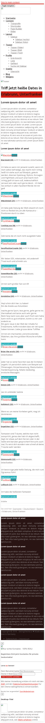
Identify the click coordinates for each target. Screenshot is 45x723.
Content (10, 20)
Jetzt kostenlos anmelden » (11, 677)
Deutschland (29, 508)
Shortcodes (16, 26)
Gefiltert (14, 63)
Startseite (10, 18)
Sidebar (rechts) (22, 39)
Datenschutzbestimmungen (25, 684)
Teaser (9, 44)
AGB (3, 684)
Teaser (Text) (17, 52)
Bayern (40, 508)
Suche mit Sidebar (19, 66)
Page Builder (16, 28)
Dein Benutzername (10, 671)
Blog (8, 74)
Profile (9, 55)
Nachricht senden (9, 193)
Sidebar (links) (21, 42)
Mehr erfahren (25, 719)
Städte (9, 68)
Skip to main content (10, 2)
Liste (13, 60)
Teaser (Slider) (17, 47)
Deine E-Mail (6, 673)
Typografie (16, 23)
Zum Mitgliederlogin (27, 691)
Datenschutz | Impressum (17, 638)
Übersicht (15, 71)
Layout (9, 34)
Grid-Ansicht (16, 58)
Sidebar (14, 36)
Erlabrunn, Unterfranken (31, 160)
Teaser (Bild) (16, 50)
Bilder (13, 31)
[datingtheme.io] (15, 13)
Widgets (10, 76)
